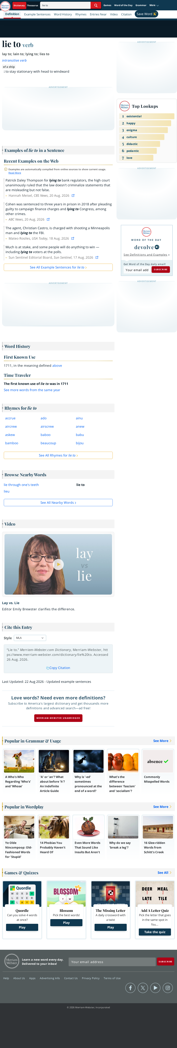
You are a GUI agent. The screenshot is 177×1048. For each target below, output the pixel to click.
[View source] (73, 195)
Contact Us (71, 978)
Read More (14, 172)
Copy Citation (59, 668)
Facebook (130, 988)
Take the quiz (154, 932)
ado (43, 418)
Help (6, 978)
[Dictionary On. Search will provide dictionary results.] (26, 5)
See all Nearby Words (57, 502)
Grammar (141, 5)
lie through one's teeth (21, 484)
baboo (45, 434)
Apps (32, 978)
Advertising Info (50, 978)
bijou (80, 443)
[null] (157, 247)
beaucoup (48, 443)
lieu (7, 491)
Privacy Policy (91, 978)
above (57, 365)
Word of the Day (123, 5)
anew (80, 426)
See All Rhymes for (57, 455)
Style (8, 638)
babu (80, 434)
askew (10, 434)
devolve (144, 247)
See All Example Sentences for (57, 267)
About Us (19, 978)
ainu (79, 418)
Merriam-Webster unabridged (58, 718)
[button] (154, 5)
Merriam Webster (12, 961)
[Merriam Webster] (146, 232)
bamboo (11, 443)
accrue (10, 418)
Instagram (168, 988)
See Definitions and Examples (145, 255)
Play (22, 927)
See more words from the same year (32, 390)
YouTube (155, 988)
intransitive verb (14, 60)
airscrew (47, 426)
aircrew (11, 426)
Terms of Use (112, 978)
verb (27, 44)
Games (107, 5)
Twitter (143, 988)
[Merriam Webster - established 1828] (5, 4)
